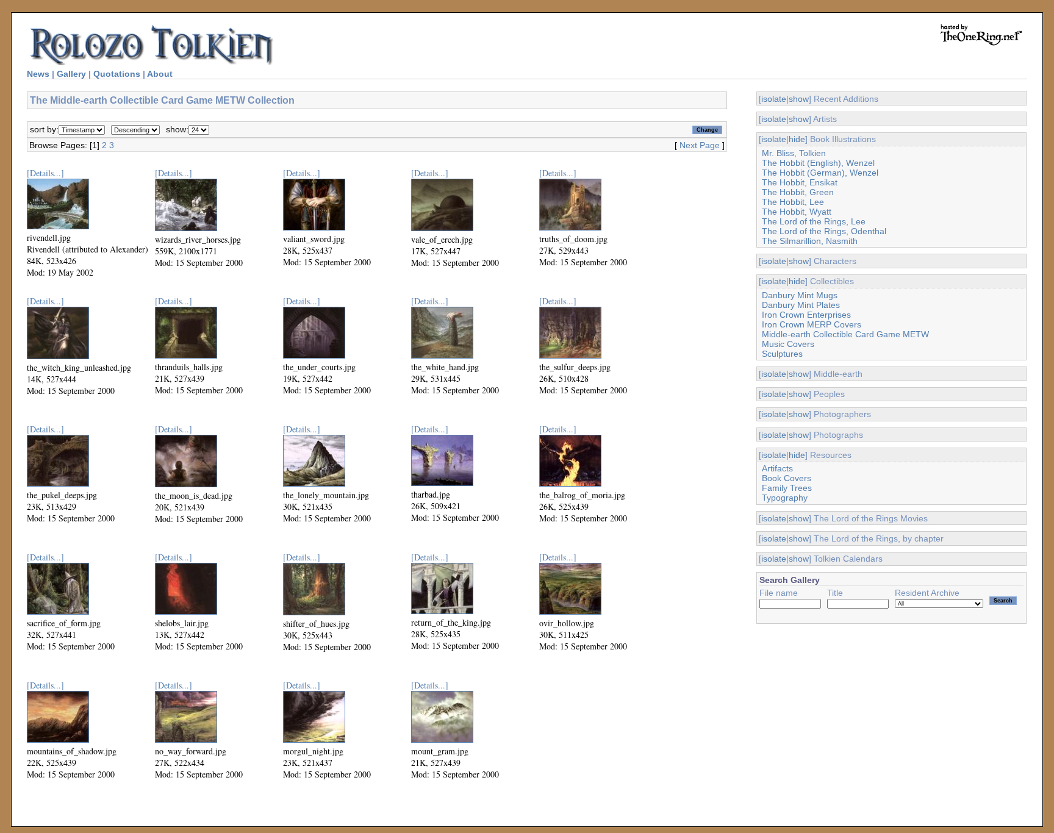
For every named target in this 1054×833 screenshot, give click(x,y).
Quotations (116, 74)
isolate (773, 99)
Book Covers (786, 478)
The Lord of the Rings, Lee (814, 221)
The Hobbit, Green (798, 192)
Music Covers (788, 344)
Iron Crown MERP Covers (811, 324)
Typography (785, 497)
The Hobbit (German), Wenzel (820, 172)
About (160, 74)
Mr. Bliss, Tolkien (794, 153)
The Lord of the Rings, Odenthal (824, 231)
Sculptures (782, 354)
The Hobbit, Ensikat (799, 182)
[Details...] (45, 173)
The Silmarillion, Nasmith (810, 241)
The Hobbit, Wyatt (796, 211)
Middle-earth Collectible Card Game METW (845, 334)
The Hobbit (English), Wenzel (818, 163)
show (799, 99)
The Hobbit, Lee (793, 202)
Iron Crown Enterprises (806, 315)
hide (797, 139)
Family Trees (787, 488)
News (38, 74)
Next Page (699, 145)
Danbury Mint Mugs (799, 295)
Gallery (71, 74)
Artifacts (777, 468)
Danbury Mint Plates (801, 305)
